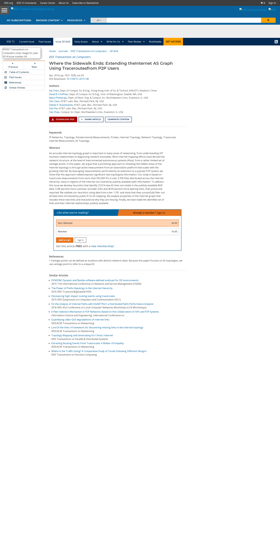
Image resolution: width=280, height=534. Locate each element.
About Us (64, 3)
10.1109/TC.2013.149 (77, 78)
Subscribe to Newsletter (85, 3)
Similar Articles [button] (17, 87)
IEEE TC (11, 41)
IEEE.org (8, 3)
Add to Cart (65, 240)
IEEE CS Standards (26, 3)
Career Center (47, 3)
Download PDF (65, 119)
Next (34, 67)
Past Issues (45, 41)
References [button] (15, 82)
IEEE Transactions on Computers (89, 51)
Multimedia (155, 41)
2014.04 (114, 51)
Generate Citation (118, 119)
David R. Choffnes (58, 94)
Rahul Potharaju (58, 97)
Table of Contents (19, 72)
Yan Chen (54, 101)
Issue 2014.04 (62, 41)
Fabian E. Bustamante (61, 104)
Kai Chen (54, 90)
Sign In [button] (272, 3)
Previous (13, 67)
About (95, 41)
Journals (63, 51)
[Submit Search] (268, 20)
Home (52, 51)
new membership (102, 246)
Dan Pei (53, 108)
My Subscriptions (19, 20)
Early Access (81, 41)
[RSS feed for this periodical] (276, 41)
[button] (263, 3)
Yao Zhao (54, 112)
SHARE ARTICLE (92, 119)
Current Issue (26, 41)
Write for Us (114, 41)
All (98, 20)
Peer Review (135, 41)
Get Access (173, 41)
